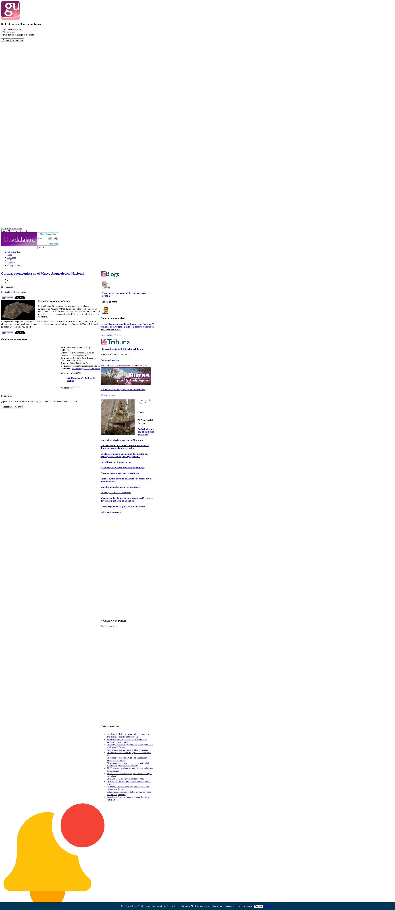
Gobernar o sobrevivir (111, 512)
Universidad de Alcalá (111, 335)
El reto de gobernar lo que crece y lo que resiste (123, 506)
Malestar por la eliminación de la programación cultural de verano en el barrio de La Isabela (127, 499)
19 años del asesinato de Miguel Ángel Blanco (122, 349)
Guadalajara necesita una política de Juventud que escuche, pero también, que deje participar (124, 455)
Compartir (9, 298)
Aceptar (258, 906)
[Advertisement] (13, 88)
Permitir (5, 40)
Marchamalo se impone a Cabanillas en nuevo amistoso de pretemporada (127, 740)
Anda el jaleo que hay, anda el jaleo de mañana (146, 432)
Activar (18, 407)
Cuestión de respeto (110, 360)
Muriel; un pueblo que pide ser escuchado (120, 487)
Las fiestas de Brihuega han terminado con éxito (123, 389)
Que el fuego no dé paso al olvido (116, 462)
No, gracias (17, 40)
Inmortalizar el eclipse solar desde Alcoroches (122, 440)
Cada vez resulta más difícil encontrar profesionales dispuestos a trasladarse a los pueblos (125, 446)
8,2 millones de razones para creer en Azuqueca (123, 467)
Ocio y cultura (107, 395)
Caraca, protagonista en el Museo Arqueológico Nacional (42, 273)
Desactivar (7, 407)
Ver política (269, 906)
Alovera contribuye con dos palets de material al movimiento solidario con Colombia (128, 764)
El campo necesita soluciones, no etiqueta (120, 473)
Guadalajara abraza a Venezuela (116, 492)
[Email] (7, 282)
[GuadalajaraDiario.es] (11, 228)
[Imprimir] (7, 279)
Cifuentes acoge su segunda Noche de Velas (125, 779)
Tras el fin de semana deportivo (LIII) (123, 737)
